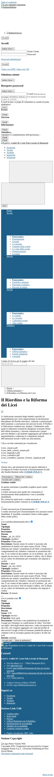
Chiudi (4, 115)
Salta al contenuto (9, 2)
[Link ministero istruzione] (13, 5)
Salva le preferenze (22, 640)
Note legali (11, 716)
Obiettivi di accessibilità (17, 726)
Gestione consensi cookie (18, 728)
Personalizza (7, 477)
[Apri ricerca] (31, 172)
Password (31, 54)
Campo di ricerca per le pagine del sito (18, 361)
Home (9, 388)
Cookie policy (13, 714)
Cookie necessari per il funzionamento (18, 509)
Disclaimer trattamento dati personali (17, 753)
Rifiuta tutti (23, 477)
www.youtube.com (9, 598)
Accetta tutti (11, 480)
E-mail (30, 94)
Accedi (5, 38)
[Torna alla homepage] (27, 143)
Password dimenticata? (11, 59)
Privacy (10, 719)
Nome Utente (33, 51)
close (4, 206)
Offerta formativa (14, 390)
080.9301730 (16, 666)
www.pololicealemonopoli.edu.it (15, 522)
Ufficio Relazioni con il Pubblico (21, 721)
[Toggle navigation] (23, 193)
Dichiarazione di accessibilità (19, 723)
